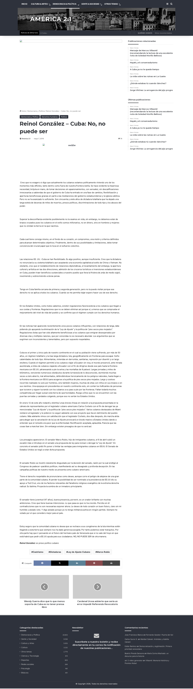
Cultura (24, 647)
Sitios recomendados (163, 33)
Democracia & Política (64, 4)
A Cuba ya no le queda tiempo (52, 33)
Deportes (25, 660)
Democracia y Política (36, 111)
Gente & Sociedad (90, 4)
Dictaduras (55, 552)
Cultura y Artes (27, 643)
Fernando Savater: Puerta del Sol (159, 635)
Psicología (25, 668)
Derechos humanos (50, 117)
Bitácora (24, 673)
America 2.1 (26, 139)
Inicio (23, 111)
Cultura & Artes (39, 4)
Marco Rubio (103, 552)
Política (64, 117)
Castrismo (38, 552)
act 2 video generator (133, 660)
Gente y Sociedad (28, 639)
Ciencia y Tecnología (30, 656)
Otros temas (26, 652)
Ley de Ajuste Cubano (79, 552)
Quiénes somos (145, 33)
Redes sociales (27, 664)
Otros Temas (111, 4)
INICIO (24, 4)
